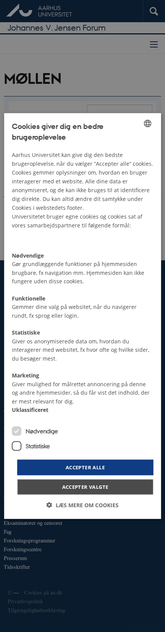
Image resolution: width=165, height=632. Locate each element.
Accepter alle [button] (85, 467)
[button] (82, 505)
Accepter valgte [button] (85, 486)
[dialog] (82, 316)
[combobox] (147, 123)
